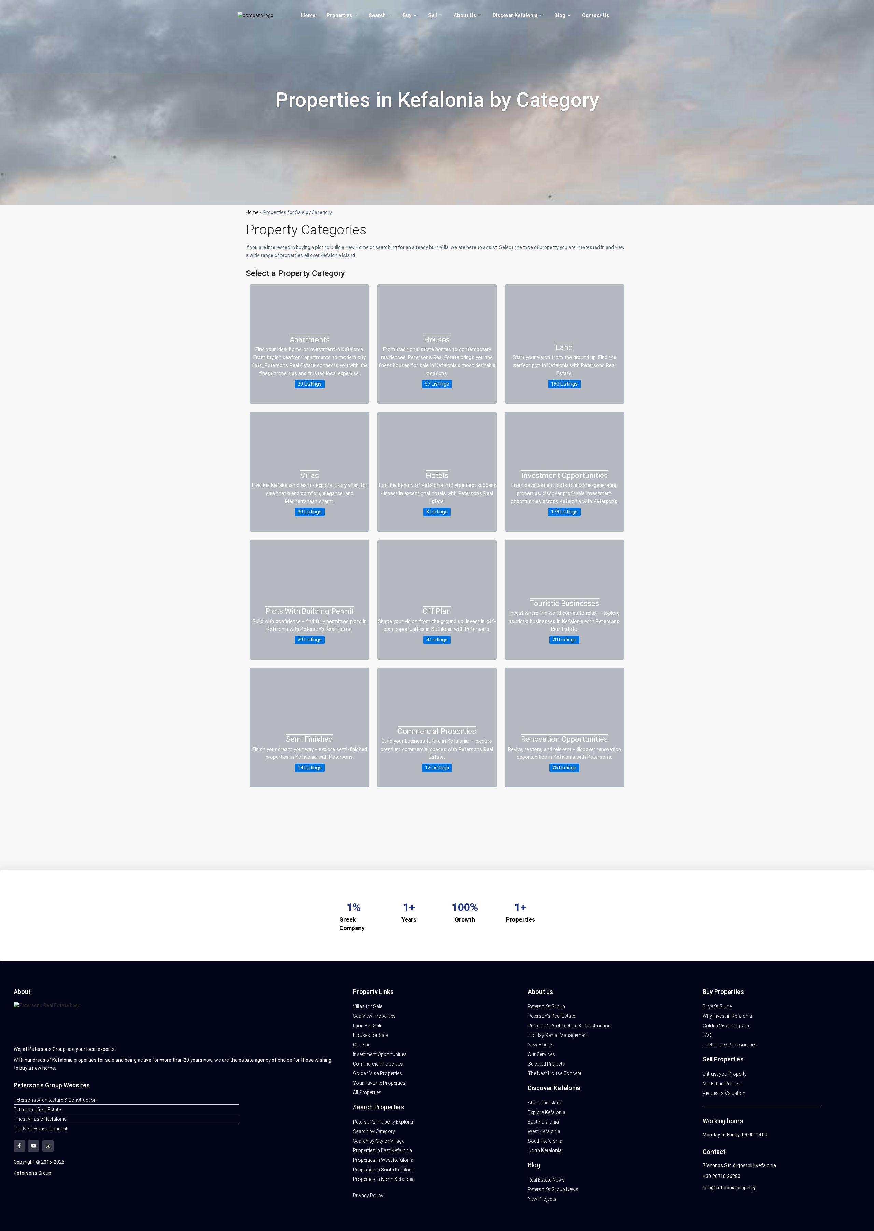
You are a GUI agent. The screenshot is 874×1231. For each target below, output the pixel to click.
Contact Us (595, 15)
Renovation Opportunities (564, 739)
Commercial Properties (437, 731)
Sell (432, 15)
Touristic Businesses (564, 603)
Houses (437, 339)
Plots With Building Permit (309, 611)
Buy (407, 15)
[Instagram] (48, 1146)
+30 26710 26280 (722, 1176)
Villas (309, 475)
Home (308, 15)
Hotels (437, 475)
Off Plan (437, 611)
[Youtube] (33, 1146)
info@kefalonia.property (729, 1187)
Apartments (310, 339)
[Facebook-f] (19, 1146)
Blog (559, 15)
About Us (465, 15)
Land (564, 347)
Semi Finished (309, 739)
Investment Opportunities (564, 475)
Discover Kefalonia (515, 15)
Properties (339, 15)
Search (377, 15)
